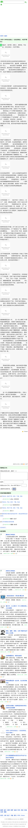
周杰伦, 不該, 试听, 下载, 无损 (11, 502)
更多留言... (3, 527)
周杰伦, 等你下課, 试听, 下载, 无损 (12, 508)
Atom (23, 815)
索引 (15, 815)
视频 (5, 812)
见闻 (1, 812)
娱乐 (6, 36)
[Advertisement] (14, 20)
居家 (8, 810)
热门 (8, 815)
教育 (12, 810)
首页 (1, 36)
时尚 (19, 810)
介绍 (5, 815)
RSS (19, 815)
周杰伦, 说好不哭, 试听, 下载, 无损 (12, 496)
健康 (1, 810)
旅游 (15, 810)
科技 (22, 810)
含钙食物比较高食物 (8, 521)
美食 (25, 810)
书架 (12, 815)
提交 (14, 489)
